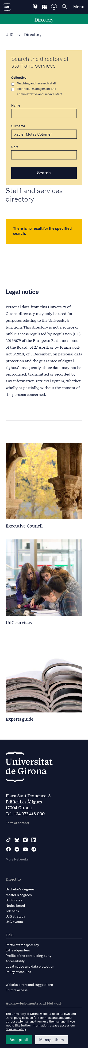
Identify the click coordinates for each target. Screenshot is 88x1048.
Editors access (16, 990)
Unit (14, 147)
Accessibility (15, 961)
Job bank (12, 911)
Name (15, 105)
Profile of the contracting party (28, 956)
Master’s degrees (19, 895)
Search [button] (44, 173)
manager (60, 1021)
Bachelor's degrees (20, 889)
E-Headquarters (18, 950)
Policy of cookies (18, 972)
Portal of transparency (22, 945)
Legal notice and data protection (30, 966)
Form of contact (17, 823)
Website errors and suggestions (29, 985)
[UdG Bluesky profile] (17, 840)
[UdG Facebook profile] (8, 849)
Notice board (15, 905)
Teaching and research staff (36, 83)
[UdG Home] (7, 7)
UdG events (14, 922)
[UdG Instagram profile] (25, 840)
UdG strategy (15, 916)
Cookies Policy (16, 1029)
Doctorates (14, 900)
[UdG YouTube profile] (25, 849)
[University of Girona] (29, 768)
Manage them (51, 1040)
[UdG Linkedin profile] (34, 840)
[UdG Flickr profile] (17, 849)
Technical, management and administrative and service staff (39, 91)
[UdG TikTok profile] (8, 840)
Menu (78, 7)
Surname (18, 126)
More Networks (17, 859)
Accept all (19, 1040)
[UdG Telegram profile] (34, 849)
